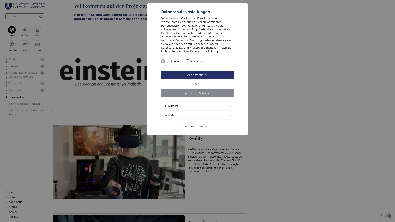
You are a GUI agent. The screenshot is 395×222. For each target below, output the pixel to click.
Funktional (173, 61)
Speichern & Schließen (197, 93)
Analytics (196, 61)
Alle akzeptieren (197, 74)
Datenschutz (205, 126)
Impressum (189, 126)
